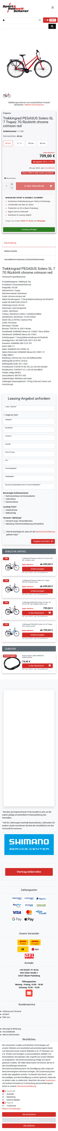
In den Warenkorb (34, 186)
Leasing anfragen (29, 229)
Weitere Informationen (34, 105)
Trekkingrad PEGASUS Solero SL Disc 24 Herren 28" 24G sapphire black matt (36, 603)
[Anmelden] (4, 20)
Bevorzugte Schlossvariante (15, 493)
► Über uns (5, 1017)
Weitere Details (10, 251)
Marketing (11, 1097)
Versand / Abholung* (12, 518)
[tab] (29, 243)
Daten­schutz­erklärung (26, 1086)
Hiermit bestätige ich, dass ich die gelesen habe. (30, 533)
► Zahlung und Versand (10, 1011)
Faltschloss (11, 499)
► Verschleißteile (7, 1032)
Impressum (50, 1080)
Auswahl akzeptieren (29, 1120)
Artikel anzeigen (37, 569)
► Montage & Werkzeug (10, 1029)
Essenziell (11, 1091)
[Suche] (52, 26)
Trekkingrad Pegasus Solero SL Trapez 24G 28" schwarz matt (36, 581)
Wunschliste (11, 178)
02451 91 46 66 (27, 221)
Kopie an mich (12, 415)
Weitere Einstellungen (11, 1109)
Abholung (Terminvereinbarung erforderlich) (25, 524)
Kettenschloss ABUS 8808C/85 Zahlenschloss (33, 656)
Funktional (11, 1106)
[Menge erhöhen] (12, 184)
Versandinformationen (12, 828)
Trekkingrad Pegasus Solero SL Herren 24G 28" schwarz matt (37, 559)
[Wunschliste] (39, 20)
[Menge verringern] (12, 188)
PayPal (10, 1103)
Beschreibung (10, 243)
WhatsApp (41, 221)
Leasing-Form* (10, 507)
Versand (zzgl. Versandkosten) (19, 521)
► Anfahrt (4, 1014)
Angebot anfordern (41, 541)
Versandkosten (49, 168)
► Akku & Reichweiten (9, 1035)
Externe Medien (13, 1100)
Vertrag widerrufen (29, 871)
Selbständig (11, 513)
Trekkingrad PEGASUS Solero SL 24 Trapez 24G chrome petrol (37, 625)
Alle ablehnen (29, 1126)
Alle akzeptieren (29, 1114)
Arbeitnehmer (11, 510)
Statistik (10, 1094)
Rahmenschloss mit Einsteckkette (20, 496)
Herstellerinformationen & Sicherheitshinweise (24, 259)
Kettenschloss (12, 502)
